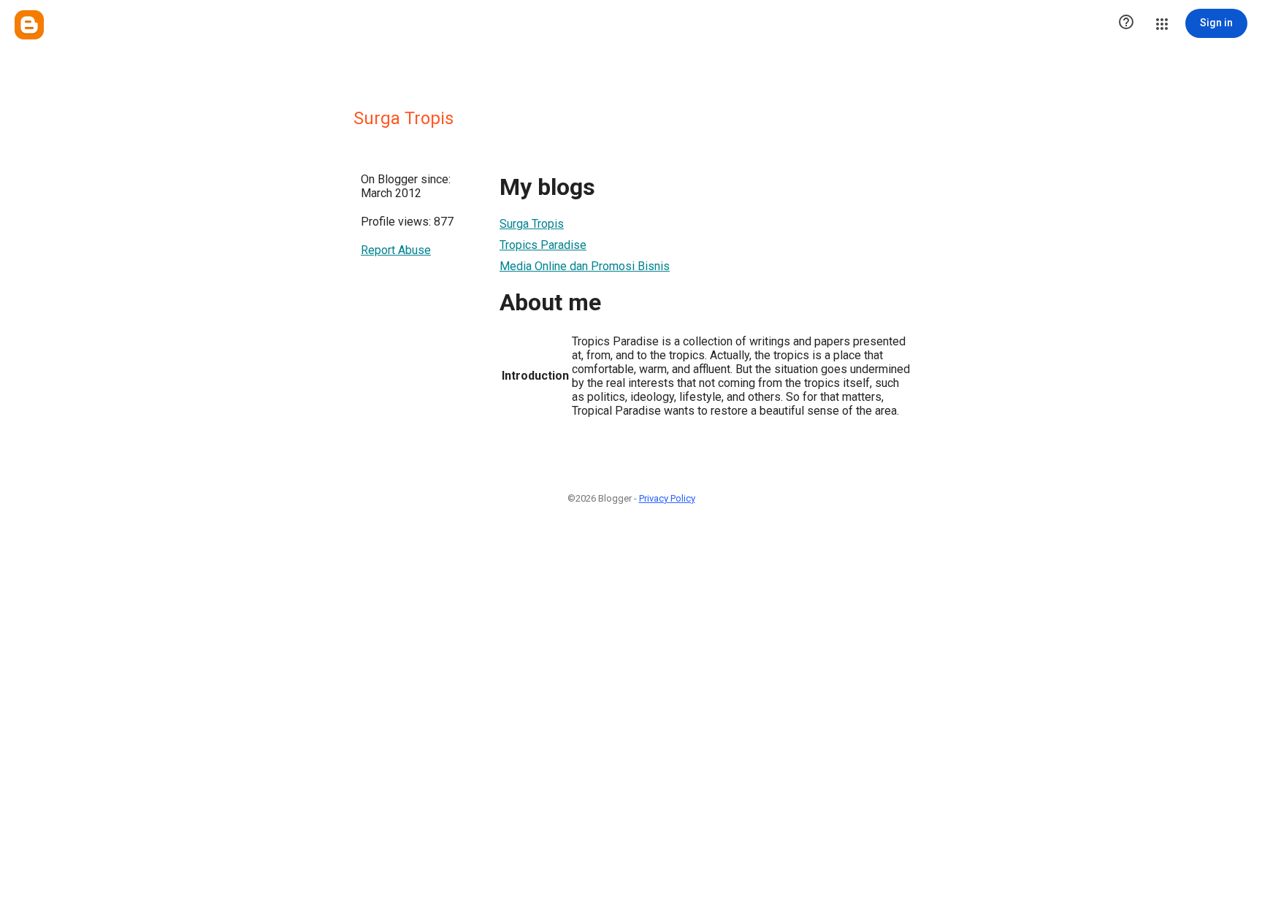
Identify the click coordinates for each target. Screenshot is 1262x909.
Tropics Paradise (543, 245)
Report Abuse (396, 250)
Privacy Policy (667, 498)
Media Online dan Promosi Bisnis (585, 266)
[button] (1126, 23)
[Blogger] (29, 24)
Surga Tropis (532, 224)
